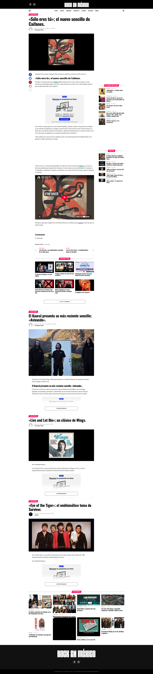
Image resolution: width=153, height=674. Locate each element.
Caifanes (55, 82)
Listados (84, 11)
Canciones (68, 11)
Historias (90, 11)
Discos (56, 11)
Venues (96, 11)
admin (36, 515)
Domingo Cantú (39, 30)
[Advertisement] (64, 153)
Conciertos (76, 11)
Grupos (62, 11)
